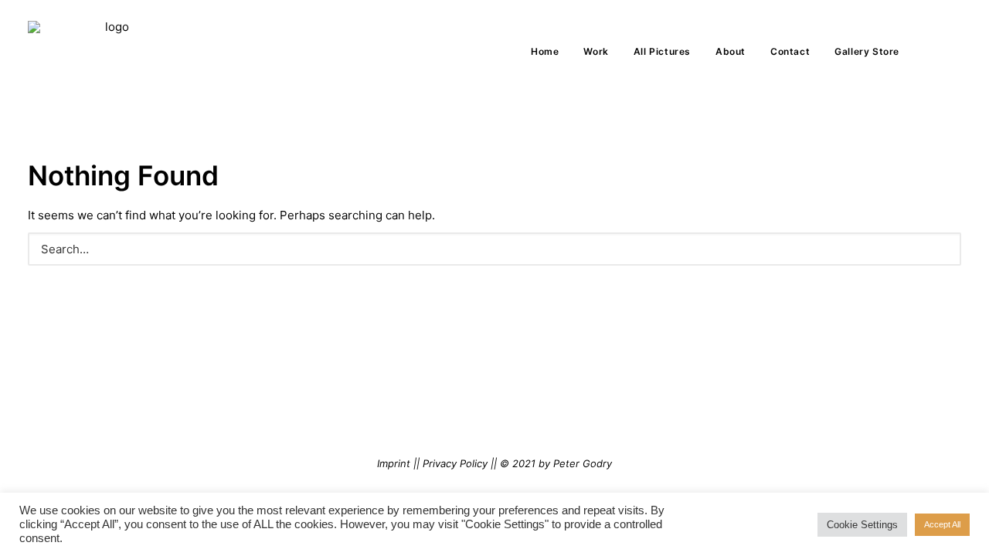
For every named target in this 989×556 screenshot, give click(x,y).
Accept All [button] (942, 524)
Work (595, 51)
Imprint (393, 463)
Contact (790, 51)
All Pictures (662, 51)
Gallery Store (866, 51)
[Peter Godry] (111, 52)
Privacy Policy (455, 463)
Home (545, 51)
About (730, 51)
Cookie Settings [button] (862, 525)
